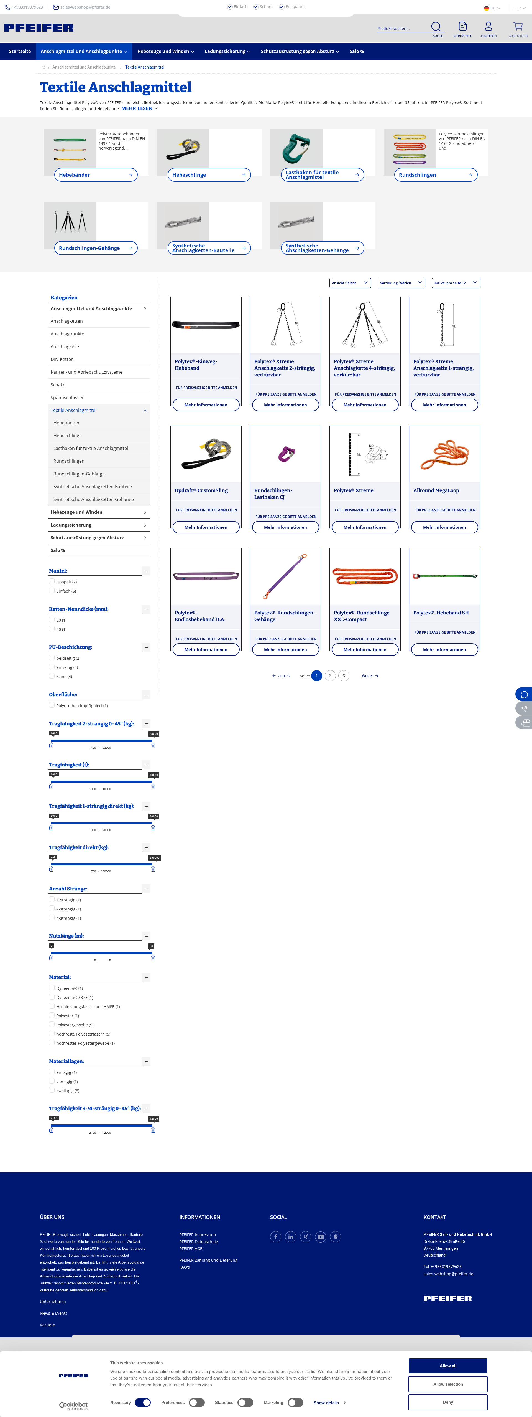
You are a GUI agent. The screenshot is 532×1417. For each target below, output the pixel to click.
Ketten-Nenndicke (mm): (78, 609)
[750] (52, 869)
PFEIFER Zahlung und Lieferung (208, 1260)
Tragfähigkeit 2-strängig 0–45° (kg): (91, 724)
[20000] (154, 827)
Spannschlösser (67, 397)
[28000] (154, 745)
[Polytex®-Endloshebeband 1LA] (206, 577)
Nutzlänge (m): (66, 936)
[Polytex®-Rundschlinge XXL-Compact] (365, 577)
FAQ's (185, 1267)
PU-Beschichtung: (70, 647)
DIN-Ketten (62, 359)
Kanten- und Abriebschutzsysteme (86, 372)
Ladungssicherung (226, 51)
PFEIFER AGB (191, 1248)
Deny (448, 1402)
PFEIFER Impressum (198, 1234)
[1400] (52, 745)
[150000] (154, 869)
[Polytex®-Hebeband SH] (445, 577)
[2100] (52, 1130)
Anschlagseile (65, 346)
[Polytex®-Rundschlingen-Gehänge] (285, 576)
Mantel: (58, 571)
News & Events (53, 1313)
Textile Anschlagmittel (73, 410)
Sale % (357, 51)
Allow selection (448, 1384)
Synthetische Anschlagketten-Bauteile (92, 487)
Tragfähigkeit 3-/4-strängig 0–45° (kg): (95, 1108)
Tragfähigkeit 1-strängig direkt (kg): (91, 806)
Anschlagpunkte (67, 334)
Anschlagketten (67, 321)
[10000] (154, 786)
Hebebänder (66, 423)
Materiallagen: (66, 1061)
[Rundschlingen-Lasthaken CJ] (285, 454)
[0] (52, 957)
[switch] (197, 1402)
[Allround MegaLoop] (444, 454)
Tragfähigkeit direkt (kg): (79, 847)
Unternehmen (53, 1301)
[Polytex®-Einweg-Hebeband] (206, 325)
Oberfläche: (63, 695)
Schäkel (58, 385)
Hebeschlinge (67, 435)
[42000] (154, 1130)
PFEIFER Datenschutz (199, 1241)
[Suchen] (436, 27)
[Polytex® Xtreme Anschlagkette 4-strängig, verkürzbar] (365, 325)
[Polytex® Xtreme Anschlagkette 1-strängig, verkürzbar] (444, 325)
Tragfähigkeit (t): (69, 765)
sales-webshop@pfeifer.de (85, 7)
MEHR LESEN (137, 108)
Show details (326, 1402)
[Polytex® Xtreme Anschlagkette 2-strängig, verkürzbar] (285, 325)
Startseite (20, 51)
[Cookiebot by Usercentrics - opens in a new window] (73, 1406)
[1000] (52, 786)
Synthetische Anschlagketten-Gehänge (93, 499)
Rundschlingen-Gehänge (79, 474)
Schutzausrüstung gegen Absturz (298, 51)
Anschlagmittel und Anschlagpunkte (82, 51)
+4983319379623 (27, 7)
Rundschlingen (69, 461)
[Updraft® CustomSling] (206, 454)
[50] (154, 957)
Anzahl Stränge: (68, 889)
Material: (60, 977)
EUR (517, 8)
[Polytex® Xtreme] (365, 454)
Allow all (448, 1365)
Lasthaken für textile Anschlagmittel (90, 448)
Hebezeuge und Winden (163, 51)
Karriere (47, 1324)
